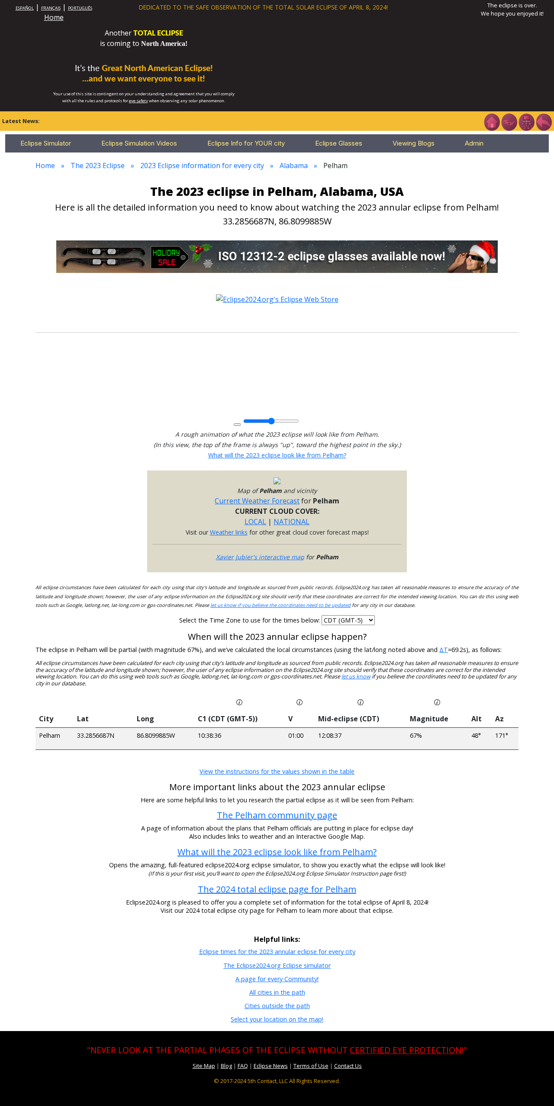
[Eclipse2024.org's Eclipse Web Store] (277, 299)
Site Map (204, 1066)
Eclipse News (271, 1066)
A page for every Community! (277, 979)
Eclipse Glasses (338, 143)
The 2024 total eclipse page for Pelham (277, 889)
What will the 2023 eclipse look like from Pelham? (277, 455)
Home (54, 17)
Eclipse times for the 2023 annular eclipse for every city (277, 951)
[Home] (491, 121)
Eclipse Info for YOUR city (246, 143)
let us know (355, 676)
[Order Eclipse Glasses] (509, 121)
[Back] (543, 121)
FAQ (243, 1066)
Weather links (229, 532)
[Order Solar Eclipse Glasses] (277, 256)
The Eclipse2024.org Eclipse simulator (277, 965)
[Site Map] (526, 121)
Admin (474, 143)
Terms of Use (311, 1066)
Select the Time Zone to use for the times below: (250, 620)
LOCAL (255, 521)
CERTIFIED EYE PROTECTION (405, 1050)
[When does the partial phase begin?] (239, 701)
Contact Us (348, 1066)
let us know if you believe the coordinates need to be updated (280, 605)
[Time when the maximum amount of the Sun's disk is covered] (361, 701)
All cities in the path (277, 992)
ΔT (443, 649)
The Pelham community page (277, 815)
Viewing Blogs (414, 143)
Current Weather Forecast (257, 501)
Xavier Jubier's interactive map (260, 557)
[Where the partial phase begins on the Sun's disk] (299, 701)
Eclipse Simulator (45, 143)
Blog (226, 1066)
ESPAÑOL (25, 8)
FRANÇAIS (51, 8)
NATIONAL (291, 521)
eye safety (138, 101)
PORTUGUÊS (80, 8)
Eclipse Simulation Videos (139, 143)
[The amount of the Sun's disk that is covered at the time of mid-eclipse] (437, 701)
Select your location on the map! (277, 1019)
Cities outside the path (277, 1006)
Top (535, 1086)
